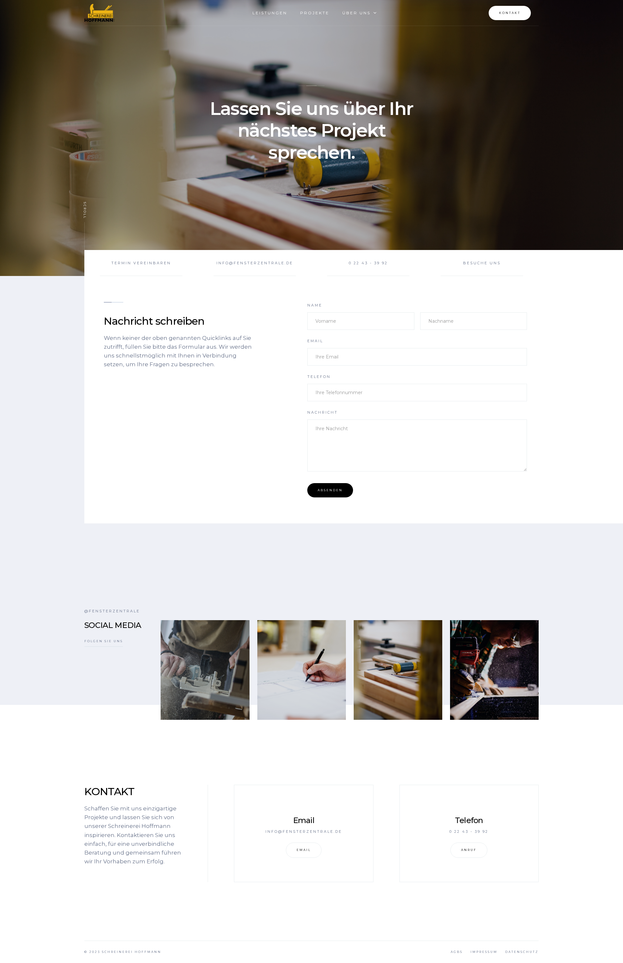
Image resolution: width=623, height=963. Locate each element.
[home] (99, 13)
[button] (356, 13)
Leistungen (269, 12)
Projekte (314, 12)
